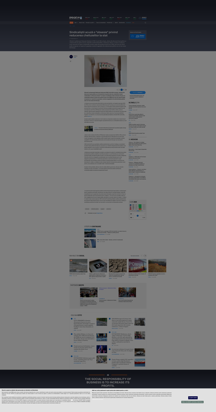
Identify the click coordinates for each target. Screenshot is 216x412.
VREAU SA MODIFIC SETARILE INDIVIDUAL (192, 402)
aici (72, 400)
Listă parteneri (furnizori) (97, 399)
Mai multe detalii (10, 395)
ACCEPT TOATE (193, 398)
